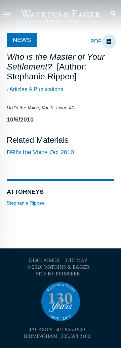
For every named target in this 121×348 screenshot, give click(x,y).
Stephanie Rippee (26, 203)
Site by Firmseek (58, 273)
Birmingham (40, 336)
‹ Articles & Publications (35, 89)
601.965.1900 (70, 329)
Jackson (40, 329)
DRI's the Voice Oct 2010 (40, 152)
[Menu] (7, 15)
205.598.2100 (75, 336)
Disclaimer (44, 260)
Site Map (76, 260)
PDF (96, 41)
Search (109, 14)
